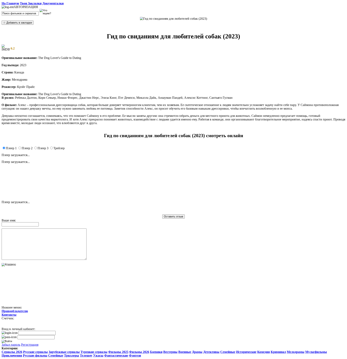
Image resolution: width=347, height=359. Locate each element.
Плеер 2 (27, 148)
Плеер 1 (11, 148)
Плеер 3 (43, 148)
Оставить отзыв (173, 216)
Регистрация (29, 344)
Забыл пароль (11, 344)
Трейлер (59, 148)
